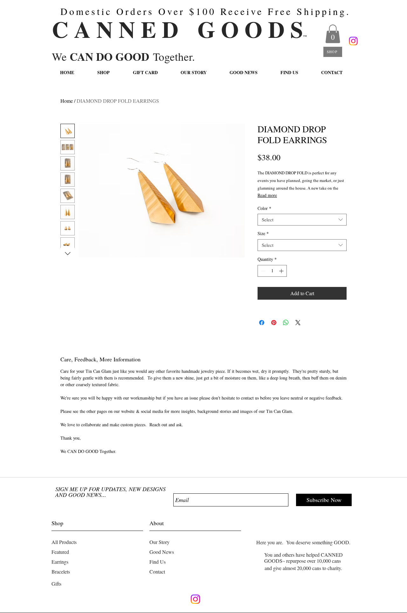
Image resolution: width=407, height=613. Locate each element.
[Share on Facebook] (262, 322)
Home (66, 100)
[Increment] (282, 270)
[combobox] (302, 220)
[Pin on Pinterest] (274, 322)
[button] (333, 33)
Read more (267, 195)
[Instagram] (353, 41)
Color (264, 208)
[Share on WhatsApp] (286, 322)
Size (263, 233)
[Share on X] (298, 322)
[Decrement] (262, 270)
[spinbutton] (272, 270)
